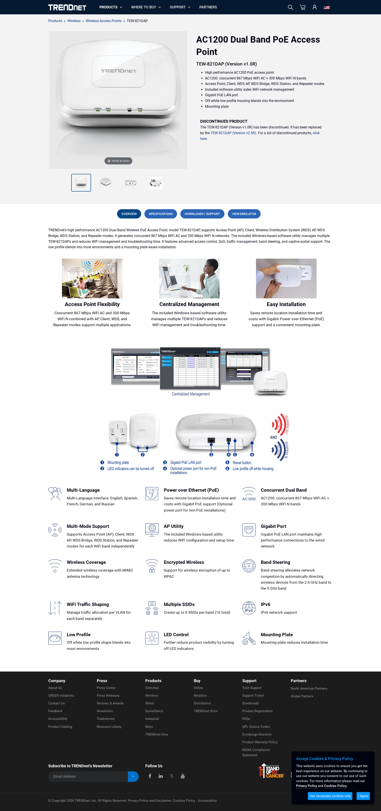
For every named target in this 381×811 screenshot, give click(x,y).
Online (198, 688)
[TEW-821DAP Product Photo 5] (156, 183)
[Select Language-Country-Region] (327, 7)
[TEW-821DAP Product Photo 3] (106, 183)
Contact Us (56, 703)
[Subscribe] (133, 776)
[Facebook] (149, 775)
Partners (208, 7)
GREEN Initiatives (61, 696)
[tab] (129, 213)
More (149, 727)
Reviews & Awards (110, 703)
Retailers (200, 696)
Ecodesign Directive (257, 734)
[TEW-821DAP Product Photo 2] (81, 183)
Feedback (55, 711)
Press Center (106, 688)
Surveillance (154, 711)
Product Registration (257, 711)
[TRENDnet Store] (302, 7)
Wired (149, 703)
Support (178, 7)
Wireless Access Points (103, 21)
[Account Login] (314, 7)
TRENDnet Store (206, 711)
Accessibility (57, 719)
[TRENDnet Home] (67, 7)
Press (102, 680)
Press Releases (108, 696)
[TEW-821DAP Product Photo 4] (131, 183)
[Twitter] (171, 775)
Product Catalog (60, 727)
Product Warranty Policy (260, 742)
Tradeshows (106, 719)
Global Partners (302, 696)
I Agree (363, 796)
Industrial (152, 719)
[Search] (290, 7)
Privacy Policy (306, 786)
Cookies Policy (184, 801)
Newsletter (105, 711)
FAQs (246, 719)
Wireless (151, 696)
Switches (152, 688)
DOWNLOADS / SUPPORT (202, 214)
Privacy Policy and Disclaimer (149, 801)
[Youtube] (182, 775)
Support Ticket (253, 696)
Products (55, 21)
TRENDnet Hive (156, 734)
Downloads (250, 703)
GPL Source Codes (256, 727)
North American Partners (309, 689)
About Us (55, 688)
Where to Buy (143, 7)
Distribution (202, 703)
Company (56, 680)
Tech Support (252, 688)
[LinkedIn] (160, 775)
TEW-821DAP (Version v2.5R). (234, 133)
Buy (197, 680)
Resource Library (109, 727)
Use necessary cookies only (330, 796)
